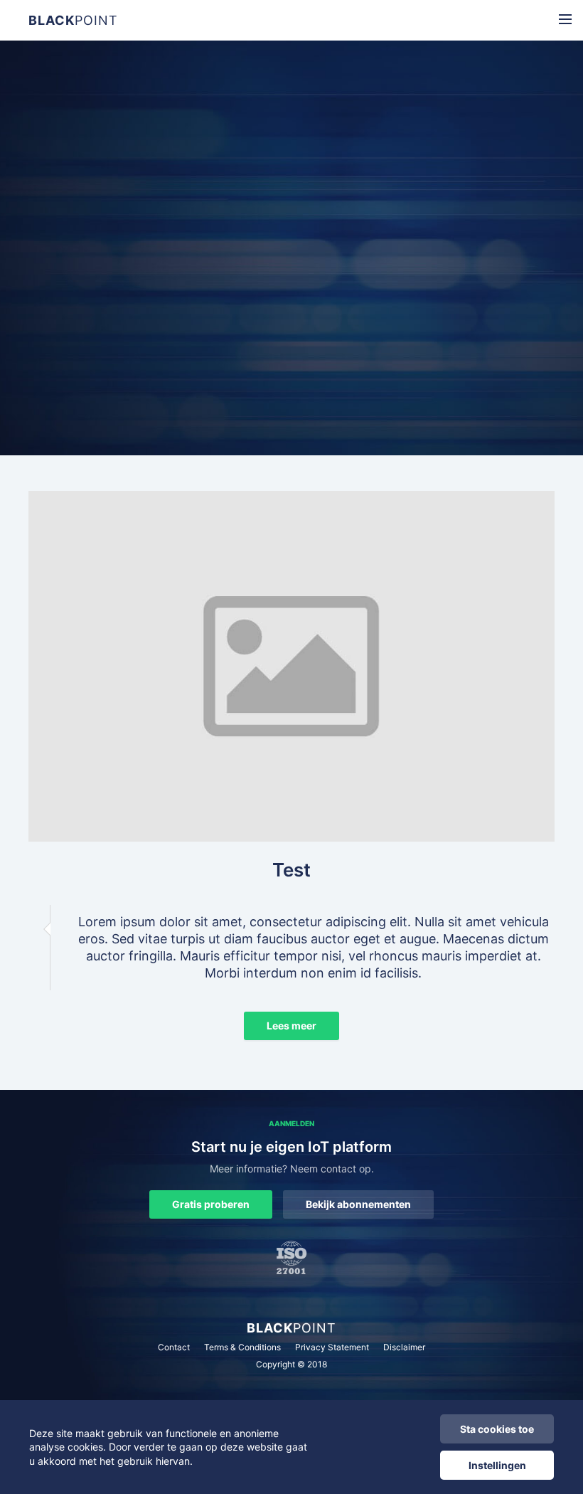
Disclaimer (404, 1347)
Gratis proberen (211, 1204)
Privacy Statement (332, 1347)
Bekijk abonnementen (358, 1204)
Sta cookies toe (497, 1429)
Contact (174, 1347)
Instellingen (497, 1465)
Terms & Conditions (242, 1347)
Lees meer (291, 1025)
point (73, 20)
